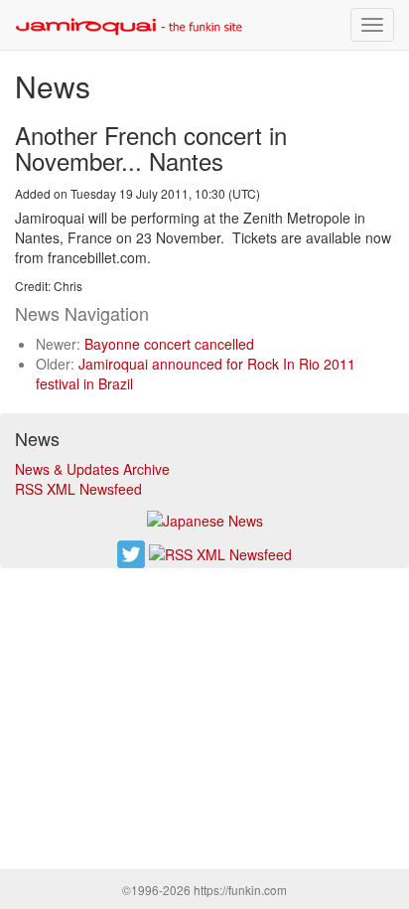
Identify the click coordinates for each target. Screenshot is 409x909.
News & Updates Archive (92, 469)
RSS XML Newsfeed (78, 489)
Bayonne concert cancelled (169, 344)
